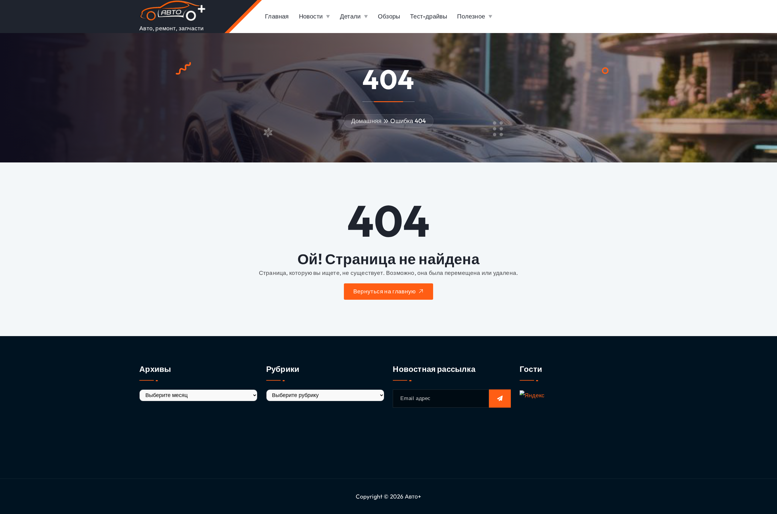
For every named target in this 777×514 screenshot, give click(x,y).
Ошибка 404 (408, 121)
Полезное (471, 16)
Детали (350, 16)
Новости (311, 16)
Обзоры (389, 16)
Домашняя (366, 121)
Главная (277, 16)
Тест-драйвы (428, 16)
